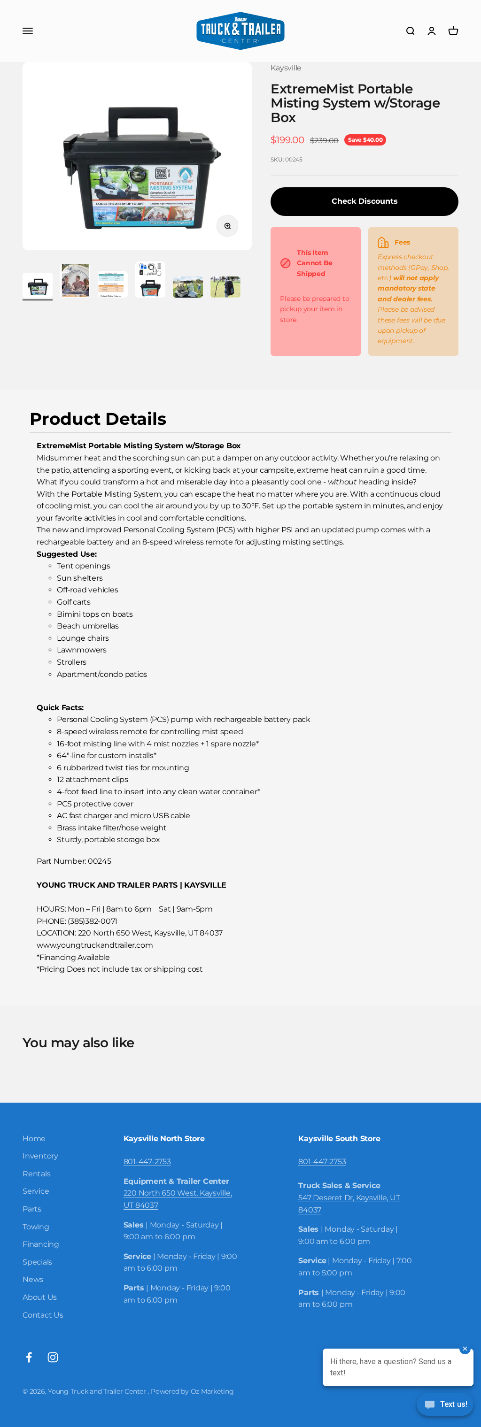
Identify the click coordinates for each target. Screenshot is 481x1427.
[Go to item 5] (188, 288)
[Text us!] (445, 1405)
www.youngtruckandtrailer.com (95, 945)
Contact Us (43, 1315)
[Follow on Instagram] (53, 1357)
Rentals (36, 1173)
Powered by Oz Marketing (192, 1391)
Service (36, 1191)
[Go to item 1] (38, 286)
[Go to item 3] (113, 285)
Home (34, 1138)
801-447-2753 (147, 1161)
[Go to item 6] (225, 288)
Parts (32, 1209)
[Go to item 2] (75, 282)
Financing (41, 1244)
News (33, 1279)
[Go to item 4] (150, 280)
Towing (36, 1226)
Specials (37, 1262)
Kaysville (286, 67)
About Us (40, 1297)
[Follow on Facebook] (29, 1357)
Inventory (40, 1155)
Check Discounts (365, 201)
